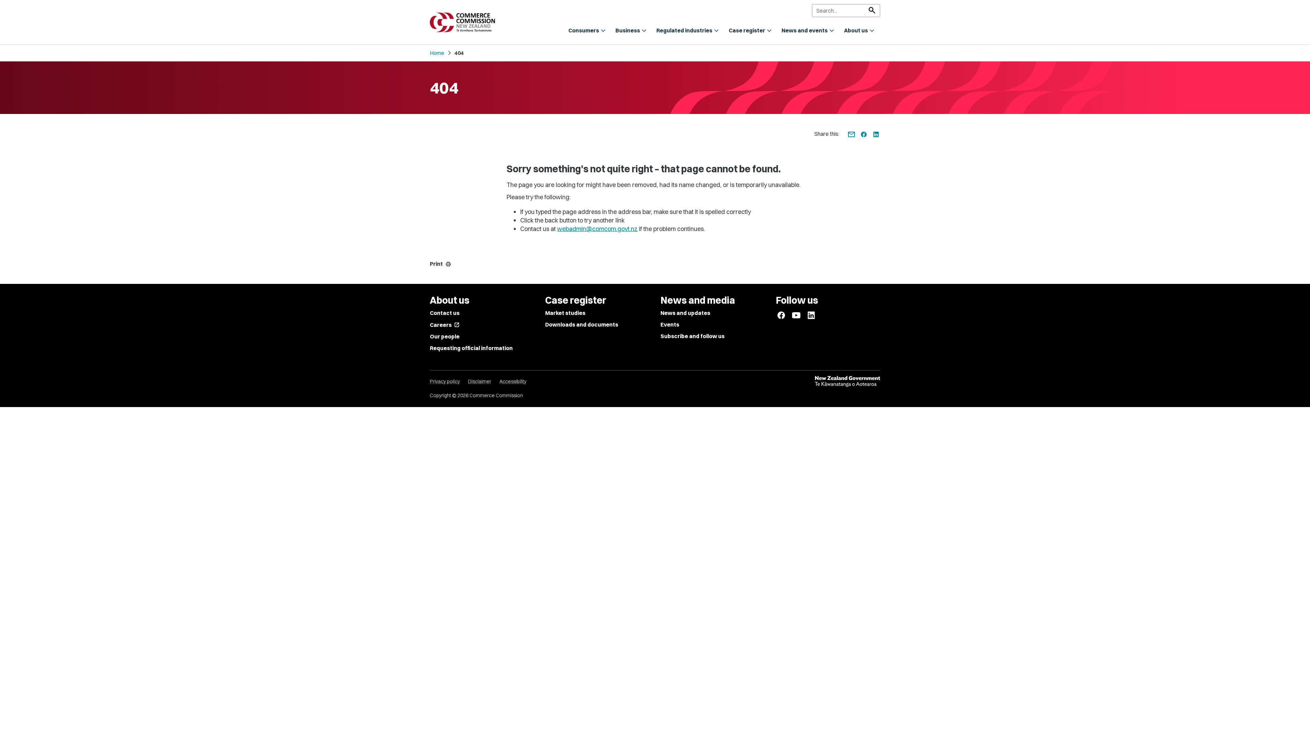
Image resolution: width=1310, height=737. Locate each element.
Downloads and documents (581, 324)
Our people (445, 336)
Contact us (445, 312)
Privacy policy (445, 381)
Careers (445, 324)
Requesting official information (471, 348)
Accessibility (512, 381)
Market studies (565, 312)
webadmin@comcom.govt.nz (597, 229)
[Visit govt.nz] (847, 381)
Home (437, 52)
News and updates (685, 312)
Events (669, 324)
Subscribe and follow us (692, 336)
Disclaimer (479, 381)
